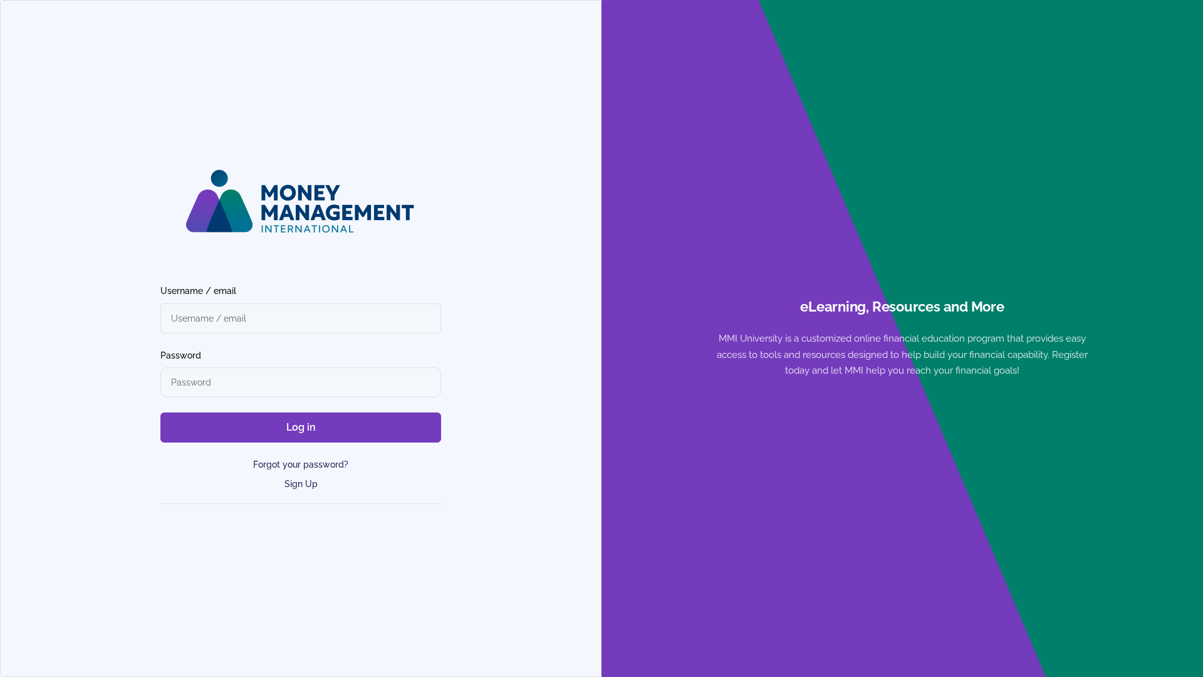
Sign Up (301, 484)
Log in (301, 427)
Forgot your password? (300, 464)
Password (180, 355)
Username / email (198, 290)
